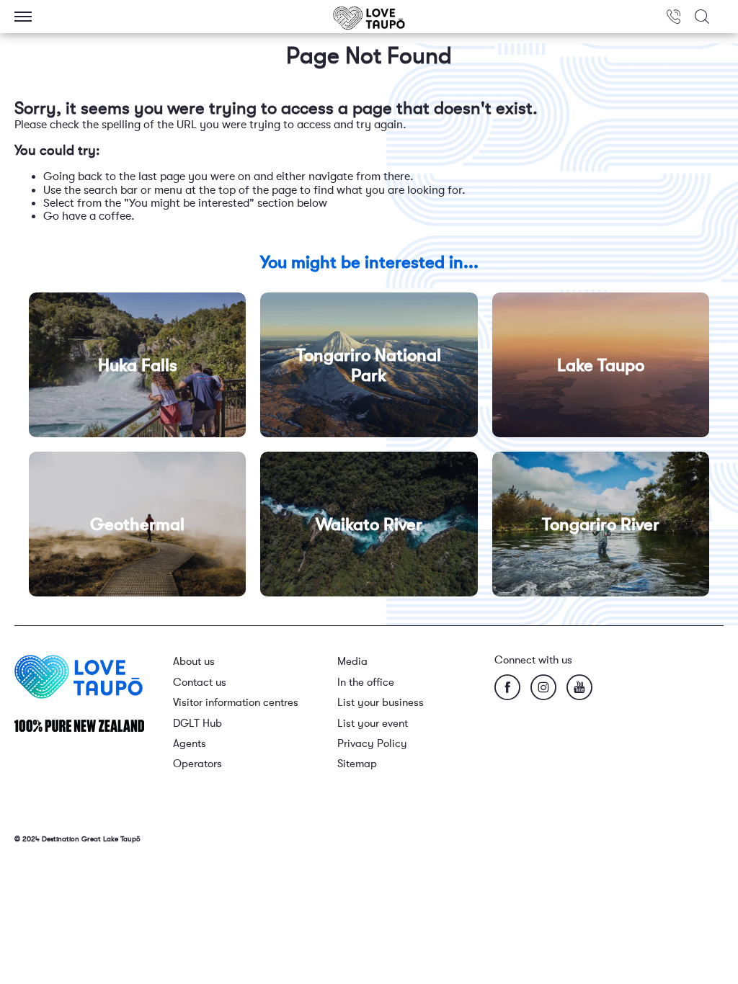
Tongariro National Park (368, 365)
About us (194, 662)
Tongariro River (600, 524)
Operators (197, 764)
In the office (365, 682)
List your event (372, 723)
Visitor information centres (235, 703)
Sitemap (357, 764)
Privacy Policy (372, 744)
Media (352, 662)
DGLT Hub (197, 723)
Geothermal (137, 524)
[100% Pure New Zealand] (79, 725)
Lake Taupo (600, 365)
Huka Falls (137, 365)
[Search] (702, 16)
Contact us (199, 682)
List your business (380, 703)
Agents (189, 744)
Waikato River (369, 524)
